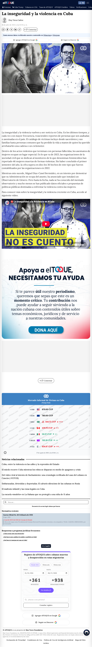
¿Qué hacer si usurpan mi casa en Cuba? (15, 540)
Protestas (7, 7)
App (83, 3)
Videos (72, 7)
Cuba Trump (18, 7)
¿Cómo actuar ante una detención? (13, 533)
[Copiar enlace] (19, 29)
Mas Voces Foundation (34, 630)
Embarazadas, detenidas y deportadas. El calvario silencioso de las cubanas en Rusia (41, 483)
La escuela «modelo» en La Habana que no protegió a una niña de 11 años (36, 494)
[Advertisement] (46, 110)
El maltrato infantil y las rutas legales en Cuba (23, 489)
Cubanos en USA (31, 7)
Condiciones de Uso (34, 640)
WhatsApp (47, 35)
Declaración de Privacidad (16, 640)
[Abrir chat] (86, 632)
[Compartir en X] (11, 29)
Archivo (46, 643)
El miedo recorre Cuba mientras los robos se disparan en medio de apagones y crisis (41, 469)
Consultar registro (46, 605)
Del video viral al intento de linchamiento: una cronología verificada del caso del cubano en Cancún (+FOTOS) (44, 476)
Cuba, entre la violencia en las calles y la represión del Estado (30, 464)
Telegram (56, 35)
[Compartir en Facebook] (7, 29)
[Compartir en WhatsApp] (3, 29)
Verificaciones (81, 7)
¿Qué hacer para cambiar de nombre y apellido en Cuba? (20, 537)
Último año (46, 565)
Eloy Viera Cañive (16, 20)
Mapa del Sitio (80, 640)
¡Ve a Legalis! (46, 546)
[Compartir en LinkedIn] (15, 29)
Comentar (30, 29)
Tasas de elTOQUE (46, 7)
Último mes (57, 565)
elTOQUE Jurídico (61, 7)
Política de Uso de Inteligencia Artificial (58, 640)
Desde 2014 (35, 565)
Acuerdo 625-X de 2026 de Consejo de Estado (18, 520)
